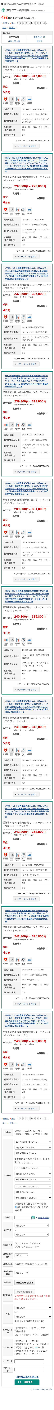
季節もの (21, 1351)
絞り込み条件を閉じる (28, 1376)
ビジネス (36, 1243)
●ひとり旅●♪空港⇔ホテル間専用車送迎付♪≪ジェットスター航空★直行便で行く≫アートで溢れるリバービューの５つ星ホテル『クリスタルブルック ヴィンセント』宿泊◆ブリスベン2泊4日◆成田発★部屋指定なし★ (26, 381)
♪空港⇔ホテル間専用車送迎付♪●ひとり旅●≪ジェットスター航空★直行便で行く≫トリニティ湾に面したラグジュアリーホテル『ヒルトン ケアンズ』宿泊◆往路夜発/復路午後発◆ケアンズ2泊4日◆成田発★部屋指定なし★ (26, 1020)
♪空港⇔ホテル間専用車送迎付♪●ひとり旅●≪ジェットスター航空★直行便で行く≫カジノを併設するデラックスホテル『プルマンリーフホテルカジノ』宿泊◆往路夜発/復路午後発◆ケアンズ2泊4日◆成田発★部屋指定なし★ (26, 273)
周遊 (19, 1347)
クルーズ (33, 1344)
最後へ (12, 28)
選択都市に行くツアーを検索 (31, 1204)
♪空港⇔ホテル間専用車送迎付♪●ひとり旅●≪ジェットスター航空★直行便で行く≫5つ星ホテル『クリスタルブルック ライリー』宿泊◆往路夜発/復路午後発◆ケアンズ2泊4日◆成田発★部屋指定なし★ (27, 916)
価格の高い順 (14, 41)
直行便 (20, 1264)
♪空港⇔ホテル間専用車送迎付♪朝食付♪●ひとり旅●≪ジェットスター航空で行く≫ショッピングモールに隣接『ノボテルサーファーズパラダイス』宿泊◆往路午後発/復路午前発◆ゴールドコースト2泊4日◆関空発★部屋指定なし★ (27, 596)
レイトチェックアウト (28, 1335)
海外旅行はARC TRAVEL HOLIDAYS (16, 4)
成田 (29, 1131)
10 (44, 23)
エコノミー (22, 1243)
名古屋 (36, 1134)
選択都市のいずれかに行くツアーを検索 (32, 1208)
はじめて (29, 1347)
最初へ (6, 23)
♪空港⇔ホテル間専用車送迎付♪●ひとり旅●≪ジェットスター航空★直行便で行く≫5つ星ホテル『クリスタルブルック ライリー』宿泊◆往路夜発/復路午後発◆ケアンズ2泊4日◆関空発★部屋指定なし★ (27, 811)
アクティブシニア (38, 1351)
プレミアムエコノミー (28, 1247)
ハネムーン (22, 1341)
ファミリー (37, 1354)
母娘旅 (45, 1344)
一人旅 (41, 1347)
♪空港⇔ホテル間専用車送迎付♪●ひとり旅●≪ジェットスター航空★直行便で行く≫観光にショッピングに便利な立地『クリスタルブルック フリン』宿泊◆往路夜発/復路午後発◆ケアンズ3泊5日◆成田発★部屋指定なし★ (26, 706)
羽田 (37, 1131)
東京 (19, 1131)
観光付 (46, 1335)
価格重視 (21, 1344)
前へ (13, 23)
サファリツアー (39, 1328)
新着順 (39, 41)
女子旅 (35, 1341)
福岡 (46, 1134)
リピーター (22, 1354)
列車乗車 (21, 1331)
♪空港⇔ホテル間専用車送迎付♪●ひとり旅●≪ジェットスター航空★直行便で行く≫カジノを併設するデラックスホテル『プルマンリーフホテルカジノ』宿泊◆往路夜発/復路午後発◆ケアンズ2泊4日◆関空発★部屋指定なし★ (26, 488)
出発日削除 (43, 1217)
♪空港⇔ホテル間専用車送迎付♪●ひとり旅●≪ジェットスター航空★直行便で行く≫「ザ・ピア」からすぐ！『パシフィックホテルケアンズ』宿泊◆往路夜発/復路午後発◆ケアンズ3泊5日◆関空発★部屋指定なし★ (26, 55)
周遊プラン (22, 1328)
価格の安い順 (39, 37)
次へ (4, 28)
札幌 (27, 1134)
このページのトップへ (41, 1389)
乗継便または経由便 (37, 1264)
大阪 (19, 1134)
